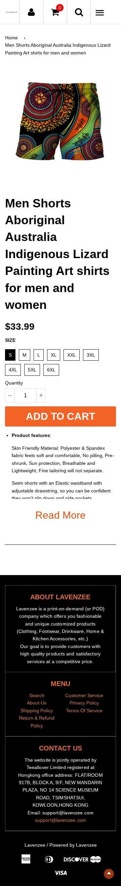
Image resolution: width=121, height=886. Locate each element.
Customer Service (84, 695)
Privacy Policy (84, 703)
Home (11, 37)
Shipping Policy (37, 710)
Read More (60, 515)
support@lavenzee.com (60, 820)
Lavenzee (35, 845)
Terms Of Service (84, 710)
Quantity (14, 383)
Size (10, 340)
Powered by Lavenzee (73, 845)
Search (36, 695)
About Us (36, 703)
